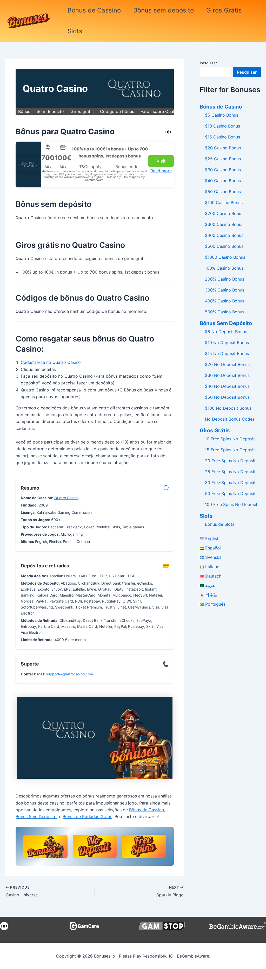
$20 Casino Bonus (223, 147)
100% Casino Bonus (224, 268)
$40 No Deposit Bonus (227, 386)
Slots (75, 31)
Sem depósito (50, 111)
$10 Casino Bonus (222, 126)
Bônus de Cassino (94, 10)
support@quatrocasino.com (69, 674)
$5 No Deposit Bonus (226, 331)
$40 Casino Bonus (223, 180)
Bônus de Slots (219, 524)
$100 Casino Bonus (224, 202)
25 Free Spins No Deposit (230, 471)
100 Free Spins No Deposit (231, 504)
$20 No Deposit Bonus (227, 364)
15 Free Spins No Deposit (230, 449)
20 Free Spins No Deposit (230, 460)
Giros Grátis (224, 10)
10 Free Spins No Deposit (230, 438)
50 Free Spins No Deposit (230, 493)
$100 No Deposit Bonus (228, 408)
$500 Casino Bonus (224, 246)
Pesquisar (208, 63)
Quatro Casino (66, 498)
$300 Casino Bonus (224, 224)
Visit (160, 161)
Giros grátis (82, 111)
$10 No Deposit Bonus (227, 342)
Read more (161, 170)
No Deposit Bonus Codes (230, 419)
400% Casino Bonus (224, 300)
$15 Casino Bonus (222, 137)
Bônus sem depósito (163, 10)
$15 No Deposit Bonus (227, 353)
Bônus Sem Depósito (36, 816)
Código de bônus (117, 111)
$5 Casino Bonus (221, 115)
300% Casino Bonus (224, 290)
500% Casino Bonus (224, 311)
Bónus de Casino (221, 107)
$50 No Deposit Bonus (227, 397)
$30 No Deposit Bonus (227, 375)
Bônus (24, 111)
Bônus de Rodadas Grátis (87, 816)
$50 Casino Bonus (223, 191)
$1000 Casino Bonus (225, 257)
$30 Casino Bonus (223, 169)
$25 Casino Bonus (223, 158)
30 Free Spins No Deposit (230, 482)
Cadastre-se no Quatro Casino (51, 362)
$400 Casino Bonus (224, 235)
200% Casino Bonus (224, 279)
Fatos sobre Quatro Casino (167, 111)
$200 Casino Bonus (224, 213)
